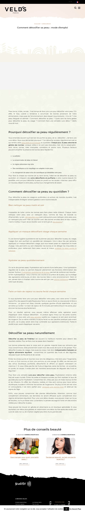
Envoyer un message (59, 504)
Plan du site (35, 504)
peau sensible (35, 317)
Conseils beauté (46, 23)
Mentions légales (19, 504)
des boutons (57, 222)
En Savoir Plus (75, 509)
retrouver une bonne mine (53, 387)
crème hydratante (61, 279)
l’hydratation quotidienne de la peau (35, 272)
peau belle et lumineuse (30, 142)
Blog (37, 434)
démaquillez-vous (32, 217)
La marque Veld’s (36, 502)
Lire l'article (23, 463)
